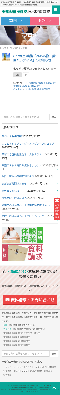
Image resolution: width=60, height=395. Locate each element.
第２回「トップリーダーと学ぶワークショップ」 (29, 143)
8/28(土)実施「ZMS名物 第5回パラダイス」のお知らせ (35, 58)
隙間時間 (46, 89)
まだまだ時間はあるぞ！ (15, 183)
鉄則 (39, 89)
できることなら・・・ (14, 190)
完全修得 (32, 89)
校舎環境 (52, 366)
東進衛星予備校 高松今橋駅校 (16, 345)
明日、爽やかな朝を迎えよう (18, 176)
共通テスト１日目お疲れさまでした (22, 165)
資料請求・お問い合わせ (32, 300)
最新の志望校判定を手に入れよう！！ (23, 154)
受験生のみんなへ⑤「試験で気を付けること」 (28, 205)
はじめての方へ (25, 366)
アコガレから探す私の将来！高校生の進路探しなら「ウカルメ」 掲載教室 (30, 386)
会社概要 (7, 374)
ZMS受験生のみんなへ (14, 198)
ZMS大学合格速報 (12, 136)
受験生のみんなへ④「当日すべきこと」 (24, 216)
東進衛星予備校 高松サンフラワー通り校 (21, 333)
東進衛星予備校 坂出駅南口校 (26, 86)
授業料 (17, 370)
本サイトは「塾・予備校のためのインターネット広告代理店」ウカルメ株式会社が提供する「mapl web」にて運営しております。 (30, 391)
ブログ (17, 48)
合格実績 (7, 370)
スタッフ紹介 (40, 366)
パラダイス (18, 89)
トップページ (6, 48)
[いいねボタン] (17, 74)
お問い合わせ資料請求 (57, 211)
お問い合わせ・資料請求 (41, 370)
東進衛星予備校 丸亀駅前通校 (16, 337)
